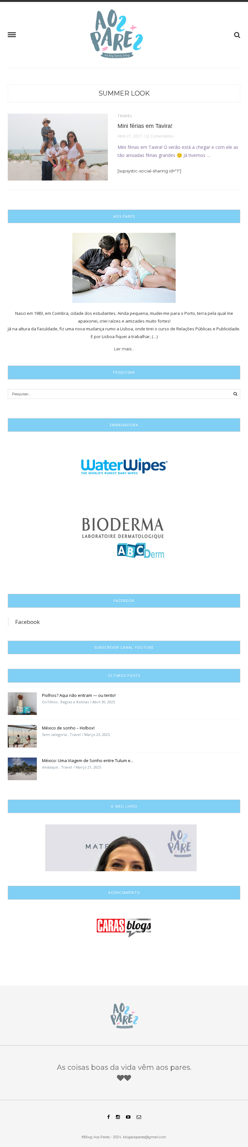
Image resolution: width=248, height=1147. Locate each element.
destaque (50, 767)
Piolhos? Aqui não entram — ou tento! (79, 695)
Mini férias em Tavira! (145, 126)
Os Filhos (49, 701)
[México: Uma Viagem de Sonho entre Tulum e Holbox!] (22, 768)
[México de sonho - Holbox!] (22, 735)
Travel (125, 116)
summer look (124, 93)
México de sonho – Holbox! (68, 728)
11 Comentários (159, 136)
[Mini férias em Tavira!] (58, 146)
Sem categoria (54, 734)
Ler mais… (124, 348)
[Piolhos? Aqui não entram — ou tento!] (22, 703)
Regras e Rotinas (74, 701)
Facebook (27, 621)
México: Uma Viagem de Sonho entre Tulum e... (87, 760)
